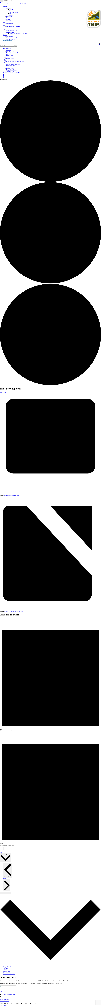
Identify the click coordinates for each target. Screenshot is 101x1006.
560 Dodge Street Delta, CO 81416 (4, 1000)
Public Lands (9, 20)
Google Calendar (7, 967)
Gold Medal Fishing (13, 12)
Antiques (11, 9)
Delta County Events (7, 40)
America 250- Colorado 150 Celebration (18, 33)
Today (1, 852)
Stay (4, 22)
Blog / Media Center (10, 39)
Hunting (11, 15)
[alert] (50, 675)
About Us (5, 35)
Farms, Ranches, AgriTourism (12, 18)
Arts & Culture (9, 16)
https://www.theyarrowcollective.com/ (13, 611)
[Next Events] (3, 849)
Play (4, 29)
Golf (10, 13)
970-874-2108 (4, 991)
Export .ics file (6, 972)
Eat (4, 25)
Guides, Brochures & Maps (12, 30)
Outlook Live (6, 971)
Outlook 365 (6, 969)
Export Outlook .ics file (9, 974)
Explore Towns (9, 23)
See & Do (5, 6)
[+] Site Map (3, 1005)
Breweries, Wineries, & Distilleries (13, 26)
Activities (8, 8)
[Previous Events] (3, 848)
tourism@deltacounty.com (8, 994)
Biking (10, 10)
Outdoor (8, 19)
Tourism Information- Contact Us (13, 37)
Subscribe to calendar (6, 892)
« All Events (3, 392)
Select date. (14, 861)
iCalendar (5, 968)
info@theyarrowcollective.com (11, 495)
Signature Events (10, 32)
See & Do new (7, 48)
